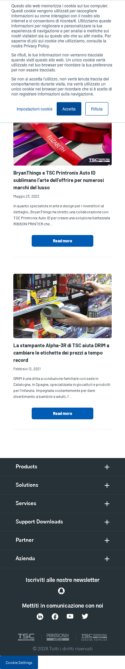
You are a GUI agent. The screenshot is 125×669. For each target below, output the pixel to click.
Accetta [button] (69, 109)
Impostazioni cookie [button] (35, 109)
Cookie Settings (19, 662)
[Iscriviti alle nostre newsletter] (61, 591)
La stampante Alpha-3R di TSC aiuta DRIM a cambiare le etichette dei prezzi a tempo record (61, 352)
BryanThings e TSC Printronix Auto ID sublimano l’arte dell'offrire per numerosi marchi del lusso (58, 180)
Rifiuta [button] (97, 109)
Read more (62, 240)
